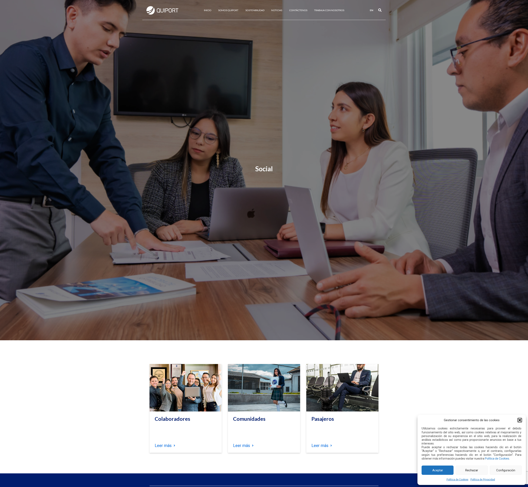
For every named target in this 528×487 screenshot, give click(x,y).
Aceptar (437, 470)
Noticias (276, 10)
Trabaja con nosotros (329, 10)
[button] (520, 420)
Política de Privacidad (482, 479)
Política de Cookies (497, 458)
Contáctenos (298, 10)
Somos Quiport (228, 10)
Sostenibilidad (254, 10)
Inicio (207, 10)
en (371, 10)
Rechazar (471, 470)
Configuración (505, 470)
